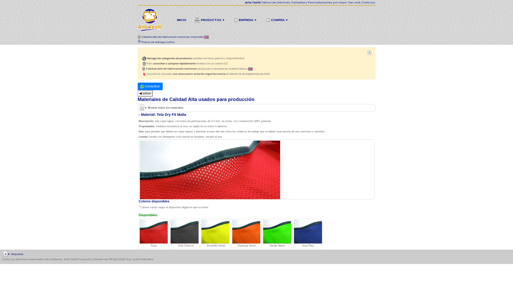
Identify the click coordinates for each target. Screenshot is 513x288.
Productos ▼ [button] (212, 20)
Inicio (181, 20)
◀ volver (145, 93)
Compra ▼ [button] (279, 20)
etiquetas (17, 254)
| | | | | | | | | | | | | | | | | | (253, 254)
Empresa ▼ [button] (247, 20)
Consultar (152, 86)
